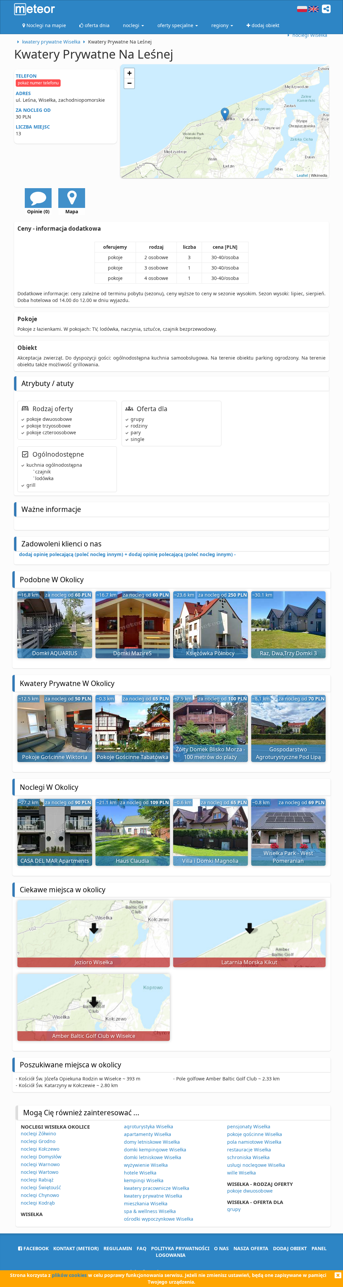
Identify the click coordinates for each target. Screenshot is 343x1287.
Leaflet (302, 175)
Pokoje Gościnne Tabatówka (132, 757)
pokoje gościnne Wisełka (254, 1134)
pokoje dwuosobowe (250, 1191)
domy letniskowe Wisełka (152, 1142)
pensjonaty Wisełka (248, 1126)
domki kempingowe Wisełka (155, 1149)
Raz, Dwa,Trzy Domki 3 (288, 653)
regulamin (118, 1248)
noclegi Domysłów (41, 1156)
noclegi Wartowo (39, 1172)
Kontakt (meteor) (76, 1248)
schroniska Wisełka (248, 1157)
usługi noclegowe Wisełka (256, 1165)
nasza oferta (250, 1248)
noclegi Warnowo (40, 1164)
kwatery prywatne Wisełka (153, 1196)
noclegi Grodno (38, 1141)
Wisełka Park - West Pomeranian (288, 856)
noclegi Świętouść (41, 1187)
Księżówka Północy (210, 653)
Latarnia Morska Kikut (249, 962)
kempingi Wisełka (143, 1180)
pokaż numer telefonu (38, 83)
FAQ (141, 1248)
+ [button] (129, 73)
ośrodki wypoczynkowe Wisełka (158, 1219)
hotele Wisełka (140, 1172)
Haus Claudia (132, 860)
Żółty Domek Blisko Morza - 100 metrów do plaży (210, 753)
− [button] (129, 83)
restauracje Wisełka (249, 1149)
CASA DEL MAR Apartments (54, 860)
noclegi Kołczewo (40, 1149)
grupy (234, 1209)
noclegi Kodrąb (38, 1203)
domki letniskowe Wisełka (152, 1157)
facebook (35, 1248)
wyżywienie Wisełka (146, 1165)
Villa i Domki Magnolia (210, 860)
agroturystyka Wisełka (148, 1126)
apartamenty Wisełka (147, 1134)
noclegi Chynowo (40, 1195)
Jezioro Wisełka (94, 962)
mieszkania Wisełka (145, 1203)
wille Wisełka (241, 1172)
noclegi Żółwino (38, 1133)
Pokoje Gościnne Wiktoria (54, 757)
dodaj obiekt (290, 1248)
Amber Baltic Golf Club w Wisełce (93, 1036)
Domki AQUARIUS (54, 653)
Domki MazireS (132, 653)
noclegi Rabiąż (37, 1180)
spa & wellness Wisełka (150, 1211)
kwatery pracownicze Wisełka (156, 1188)
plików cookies (69, 1275)
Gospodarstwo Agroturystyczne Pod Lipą (288, 753)
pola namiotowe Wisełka (254, 1142)
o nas (221, 1248)
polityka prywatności (180, 1248)
